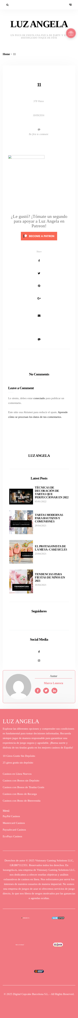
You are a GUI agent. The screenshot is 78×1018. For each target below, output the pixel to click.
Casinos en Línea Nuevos (17, 773)
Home (6, 54)
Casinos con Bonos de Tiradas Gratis (23, 787)
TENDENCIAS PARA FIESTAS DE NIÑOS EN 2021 (50, 577)
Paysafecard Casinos (14, 829)
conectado (39, 398)
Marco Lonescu (53, 683)
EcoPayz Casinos (12, 836)
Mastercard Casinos (14, 823)
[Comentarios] (39, 328)
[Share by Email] (39, 315)
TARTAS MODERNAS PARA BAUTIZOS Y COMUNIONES (49, 518)
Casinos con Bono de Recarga (20, 794)
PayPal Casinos (11, 816)
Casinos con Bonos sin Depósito (21, 780)
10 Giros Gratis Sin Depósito (19, 755)
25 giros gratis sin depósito (18, 762)
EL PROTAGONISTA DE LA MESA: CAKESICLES (51, 548)
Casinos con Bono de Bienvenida (21, 800)
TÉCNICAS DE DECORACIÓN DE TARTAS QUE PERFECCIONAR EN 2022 (51, 492)
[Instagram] (39, 658)
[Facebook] (39, 649)
